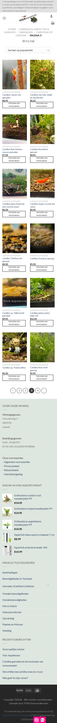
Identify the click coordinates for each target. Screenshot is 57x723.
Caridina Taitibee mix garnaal (12, 260)
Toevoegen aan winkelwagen (14, 105)
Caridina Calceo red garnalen (11, 96)
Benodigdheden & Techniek (17, 578)
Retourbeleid (11, 469)
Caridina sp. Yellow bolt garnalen (13, 314)
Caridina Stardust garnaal (42, 258)
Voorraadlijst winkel (13, 649)
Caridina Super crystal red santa (42, 205)
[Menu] (4, 18)
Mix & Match (9, 606)
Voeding (6, 630)
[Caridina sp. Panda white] (14, 347)
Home (12, 29)
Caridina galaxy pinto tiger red (40, 314)
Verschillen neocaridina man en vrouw (22, 671)
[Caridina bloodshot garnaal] (42, 129)
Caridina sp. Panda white (13, 367)
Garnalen (26, 32)
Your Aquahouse (11, 655)
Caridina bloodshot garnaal (39, 150)
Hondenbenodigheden (14, 599)
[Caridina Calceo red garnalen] (14, 74)
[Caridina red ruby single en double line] (42, 74)
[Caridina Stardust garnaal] (42, 238)
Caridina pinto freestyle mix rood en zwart (13, 205)
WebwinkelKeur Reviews (16, 715)
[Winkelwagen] (53, 22)
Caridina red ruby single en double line (41, 96)
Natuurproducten (11, 612)
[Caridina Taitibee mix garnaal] (14, 238)
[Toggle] (48, 585)
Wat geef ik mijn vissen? (15, 677)
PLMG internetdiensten (36, 703)
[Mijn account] (51, 15)
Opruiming (8, 618)
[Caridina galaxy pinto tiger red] (42, 293)
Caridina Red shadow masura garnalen (12, 150)
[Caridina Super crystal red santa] (42, 183)
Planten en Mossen (12, 624)
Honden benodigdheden (15, 593)
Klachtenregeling (13, 474)
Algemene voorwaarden (17, 461)
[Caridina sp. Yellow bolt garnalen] (14, 293)
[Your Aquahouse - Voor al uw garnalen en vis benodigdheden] (28, 18)
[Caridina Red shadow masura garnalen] (14, 129)
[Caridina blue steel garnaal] (42, 347)
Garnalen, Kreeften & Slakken (18, 586)
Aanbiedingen (9, 572)
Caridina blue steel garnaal (39, 369)
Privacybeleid (11, 466)
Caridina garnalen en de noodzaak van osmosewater (22, 663)
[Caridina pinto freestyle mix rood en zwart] (14, 183)
